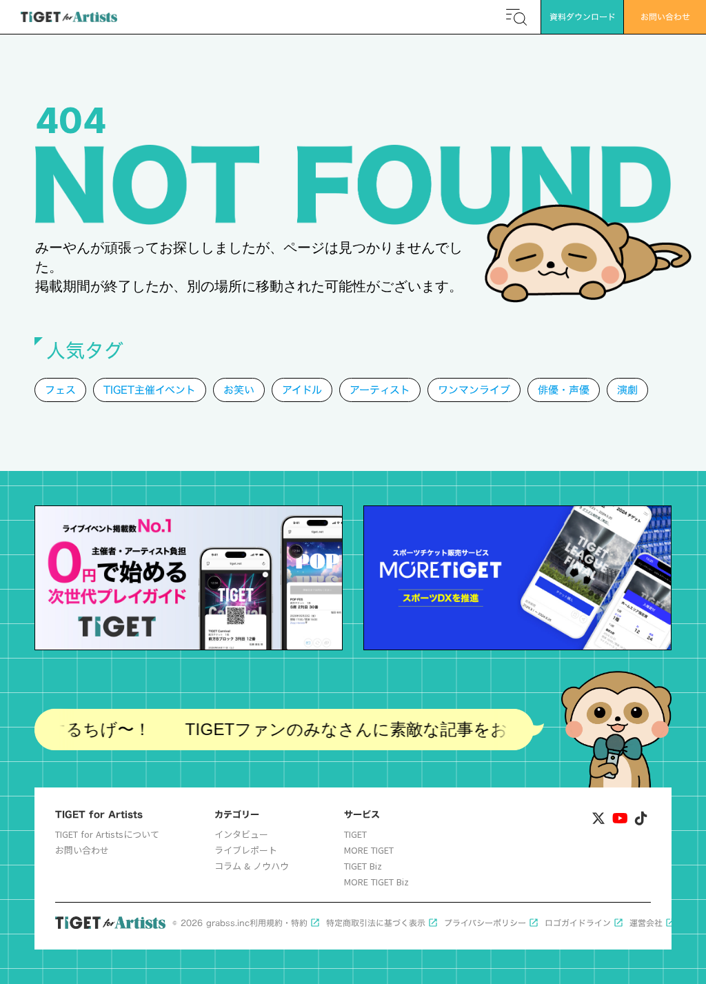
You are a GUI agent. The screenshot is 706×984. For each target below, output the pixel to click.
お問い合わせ (82, 850)
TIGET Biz (363, 866)
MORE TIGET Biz (376, 882)
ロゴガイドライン (578, 923)
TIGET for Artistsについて (107, 834)
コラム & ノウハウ (251, 866)
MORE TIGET (369, 850)
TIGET (355, 834)
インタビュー (241, 834)
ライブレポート (245, 850)
